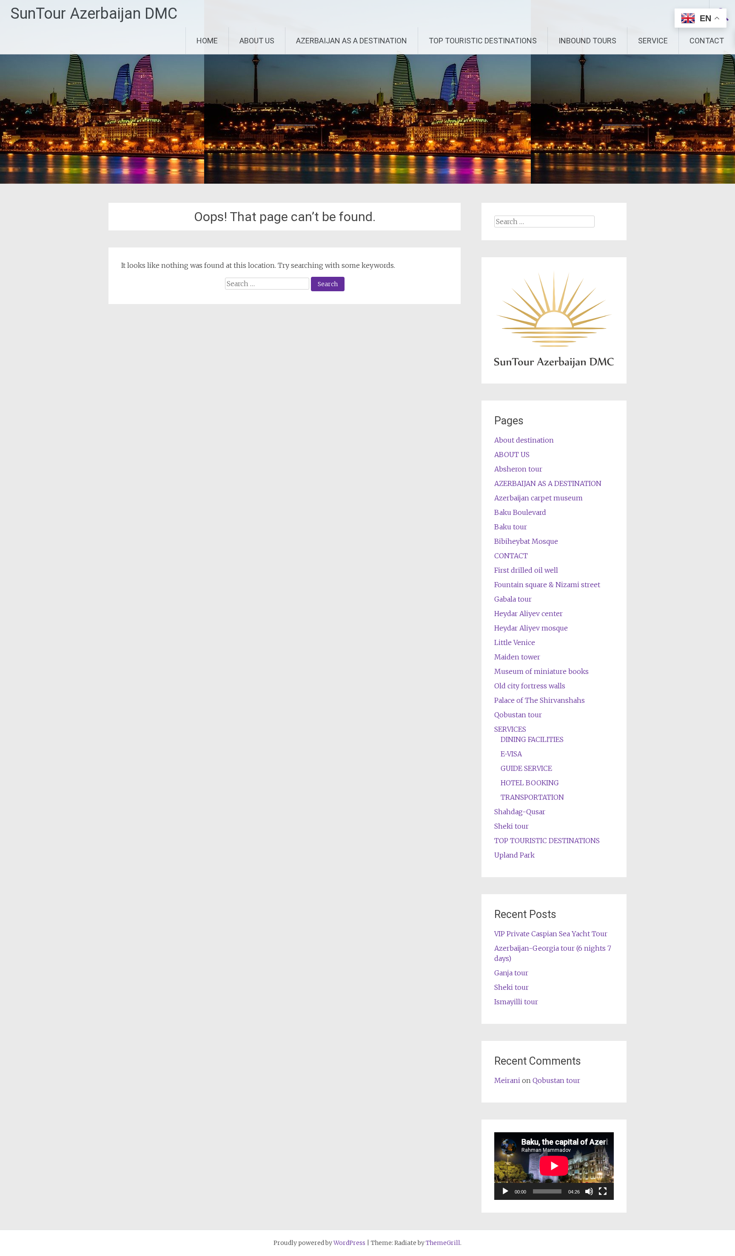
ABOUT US (256, 40)
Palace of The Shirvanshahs (539, 700)
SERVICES (510, 729)
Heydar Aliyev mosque (531, 628)
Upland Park (514, 855)
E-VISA (511, 754)
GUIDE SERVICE (526, 768)
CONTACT (706, 40)
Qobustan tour (518, 714)
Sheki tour (511, 826)
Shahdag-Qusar (519, 811)
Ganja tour (511, 973)
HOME (207, 40)
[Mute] (589, 1191)
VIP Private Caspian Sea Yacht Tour (550, 933)
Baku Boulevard (520, 512)
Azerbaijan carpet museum (538, 498)
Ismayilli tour (516, 1001)
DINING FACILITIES (532, 739)
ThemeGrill (443, 1243)
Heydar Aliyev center (528, 613)
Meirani (507, 1080)
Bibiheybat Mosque (526, 541)
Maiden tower (517, 657)
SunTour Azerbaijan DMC (94, 14)
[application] (554, 1165)
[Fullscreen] (602, 1191)
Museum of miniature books (541, 671)
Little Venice (514, 642)
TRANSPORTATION (532, 797)
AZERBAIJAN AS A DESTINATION (351, 40)
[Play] (505, 1191)
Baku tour (510, 527)
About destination (524, 440)
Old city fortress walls (529, 686)
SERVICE (653, 40)
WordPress (349, 1243)
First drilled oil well (526, 570)
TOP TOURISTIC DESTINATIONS (483, 40)
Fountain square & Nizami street (547, 584)
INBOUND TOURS (587, 40)
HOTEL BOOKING (530, 783)
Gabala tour (513, 599)
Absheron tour (518, 469)
